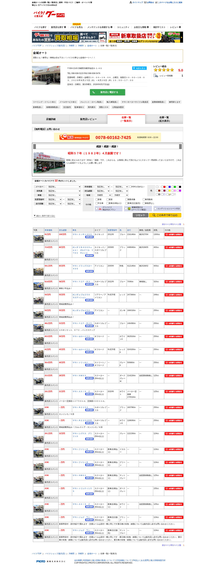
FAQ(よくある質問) (141, 560)
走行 (129, 230)
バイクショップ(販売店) (55, 46)
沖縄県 (71, 46)
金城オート (92, 46)
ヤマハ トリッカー (80, 362)
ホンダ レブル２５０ (81, 310)
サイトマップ (138, 2)
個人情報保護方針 (158, 560)
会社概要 (78, 560)
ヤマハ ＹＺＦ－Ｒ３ (81, 281)
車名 (74, 230)
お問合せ (150, 2)
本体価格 (48, 230)
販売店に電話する (109, 92)
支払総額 (63, 230)
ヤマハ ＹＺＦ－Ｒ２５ (82, 323)
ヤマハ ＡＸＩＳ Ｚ (81, 391)
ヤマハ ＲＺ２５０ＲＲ (82, 420)
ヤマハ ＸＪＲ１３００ (82, 234)
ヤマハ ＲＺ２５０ (80, 407)
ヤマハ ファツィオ (80, 449)
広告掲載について (123, 560)
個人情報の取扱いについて (103, 560)
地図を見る (140, 68)
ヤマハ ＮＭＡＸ (79, 375)
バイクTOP (36, 46)
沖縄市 (81, 46)
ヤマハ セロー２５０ (81, 336)
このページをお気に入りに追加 (170, 2)
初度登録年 (112, 230)
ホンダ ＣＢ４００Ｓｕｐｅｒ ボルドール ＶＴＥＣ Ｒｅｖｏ (83, 250)
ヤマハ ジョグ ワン (81, 517)
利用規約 (87, 560)
